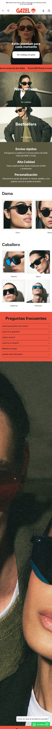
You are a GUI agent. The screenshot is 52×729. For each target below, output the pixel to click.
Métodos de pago (9, 348)
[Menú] (3, 11)
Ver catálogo (26, 102)
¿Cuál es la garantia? (11, 332)
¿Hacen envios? (8, 337)
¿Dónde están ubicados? (12, 354)
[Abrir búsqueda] (8, 10)
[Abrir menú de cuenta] (43, 10)
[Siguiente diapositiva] (47, 216)
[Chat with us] (46, 723)
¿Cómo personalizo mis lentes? (15, 326)
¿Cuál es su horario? (10, 343)
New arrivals (26, 89)
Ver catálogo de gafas (26, 55)
